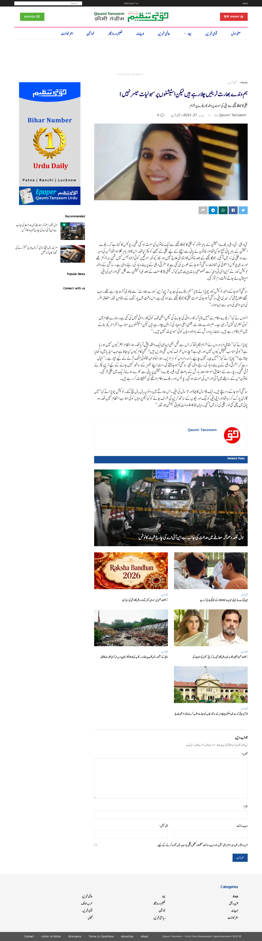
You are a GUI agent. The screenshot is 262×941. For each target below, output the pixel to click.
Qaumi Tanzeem (232, 115)
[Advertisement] (131, 54)
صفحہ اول (236, 34)
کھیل (90, 917)
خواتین (90, 34)
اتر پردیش (233, 903)
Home (245, 3)
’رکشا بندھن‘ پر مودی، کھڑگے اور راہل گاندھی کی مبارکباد (145, 600)
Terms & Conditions (101, 936)
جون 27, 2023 (193, 115)
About (144, 936)
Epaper (30, 16)
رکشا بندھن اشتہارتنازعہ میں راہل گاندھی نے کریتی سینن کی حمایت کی (220, 657)
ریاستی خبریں (159, 917)
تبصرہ (245, 753)
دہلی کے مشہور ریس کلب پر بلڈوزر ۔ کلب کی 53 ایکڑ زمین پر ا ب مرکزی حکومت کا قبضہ (134, 657)
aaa (235, 896)
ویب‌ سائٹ (242, 825)
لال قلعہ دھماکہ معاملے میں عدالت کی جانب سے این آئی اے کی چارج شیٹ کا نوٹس (191, 537)
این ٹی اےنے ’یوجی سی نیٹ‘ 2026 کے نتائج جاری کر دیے (224, 600)
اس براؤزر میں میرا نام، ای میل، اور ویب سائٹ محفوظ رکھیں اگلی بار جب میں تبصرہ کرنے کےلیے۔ (202, 845)
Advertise (127, 936)
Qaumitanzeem (222, 936)
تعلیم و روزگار (115, 34)
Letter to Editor (51, 936)
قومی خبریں (211, 34)
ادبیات (140, 34)
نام (245, 806)
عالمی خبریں (164, 34)
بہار (189, 34)
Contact (29, 936)
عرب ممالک (87, 903)
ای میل (163, 825)
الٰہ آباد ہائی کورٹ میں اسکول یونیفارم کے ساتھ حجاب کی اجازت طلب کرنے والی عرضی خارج (211, 714)
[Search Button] (17, 3)
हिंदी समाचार (232, 16)
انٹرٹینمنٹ (67, 34)
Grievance (74, 936)
